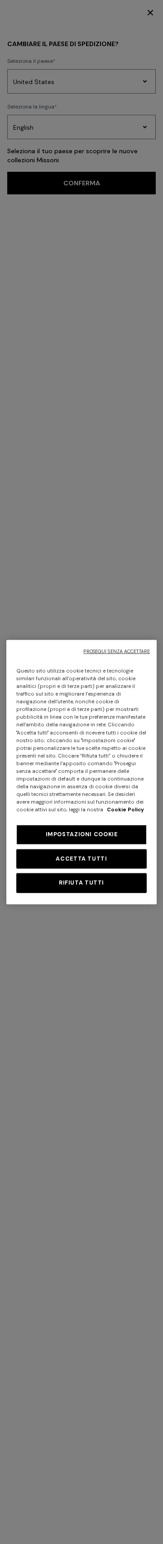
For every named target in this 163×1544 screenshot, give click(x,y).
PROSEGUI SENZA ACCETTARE (116, 651)
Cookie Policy (125, 809)
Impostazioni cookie (82, 834)
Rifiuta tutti (81, 882)
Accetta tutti (81, 858)
